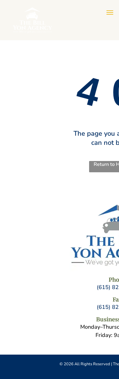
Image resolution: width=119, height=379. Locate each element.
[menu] (110, 12)
